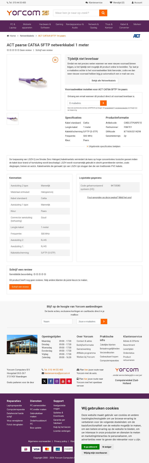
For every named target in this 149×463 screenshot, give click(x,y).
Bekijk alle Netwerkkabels (104, 80)
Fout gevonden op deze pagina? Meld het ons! (109, 197)
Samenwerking (84, 349)
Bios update (35, 428)
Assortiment (129, 345)
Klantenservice (132, 336)
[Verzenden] (104, 321)
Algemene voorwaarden (39, 441)
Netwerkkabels (27, 35)
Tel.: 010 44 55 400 (53, 369)
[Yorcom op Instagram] (57, 381)
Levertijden (128, 349)
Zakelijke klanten (108, 345)
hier (86, 369)
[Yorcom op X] (44, 381)
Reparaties (14, 401)
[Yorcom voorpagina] (28, 12)
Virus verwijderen (15, 420)
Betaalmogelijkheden (110, 348)
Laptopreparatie (14, 405)
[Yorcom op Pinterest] (69, 381)
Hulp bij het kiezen (62, 427)
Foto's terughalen (15, 424)
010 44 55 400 (17, 2)
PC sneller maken (38, 409)
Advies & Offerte (131, 341)
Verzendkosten (107, 352)
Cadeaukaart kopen (109, 356)
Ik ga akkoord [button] (90, 447)
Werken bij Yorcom (86, 357)
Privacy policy (60, 441)
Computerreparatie (16, 409)
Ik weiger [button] (106, 447)
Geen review (26, 50)
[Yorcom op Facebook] (50, 381)
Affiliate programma (86, 353)
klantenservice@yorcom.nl (57, 373)
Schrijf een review (44, 50)
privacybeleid (109, 108)
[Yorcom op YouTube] (63, 381)
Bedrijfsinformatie (85, 345)
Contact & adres (84, 341)
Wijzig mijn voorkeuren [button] (95, 453)
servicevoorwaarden (121, 108)
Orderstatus (128, 353)
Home (13, 35)
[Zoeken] (103, 13)
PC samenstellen (38, 405)
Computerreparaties (109, 360)
